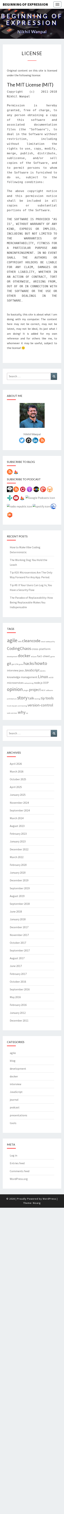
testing (37, 699)
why (21, 712)
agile (12, 640)
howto (40, 663)
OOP (46, 682)
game (52, 656)
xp (27, 713)
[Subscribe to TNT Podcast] (10, 490)
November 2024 (19, 802)
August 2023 (17, 826)
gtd (13, 664)
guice (21, 664)
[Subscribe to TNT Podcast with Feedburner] (22, 499)
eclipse (33, 656)
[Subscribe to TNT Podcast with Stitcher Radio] (36, 490)
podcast (15, 1107)
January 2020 (18, 872)
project (35, 689)
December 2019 (19, 880)
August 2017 (17, 958)
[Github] (28, 441)
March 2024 (16, 818)
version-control (40, 705)
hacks (28, 663)
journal (14, 1099)
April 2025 (16, 787)
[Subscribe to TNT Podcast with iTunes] (29, 490)
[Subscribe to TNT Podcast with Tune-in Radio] (10, 499)
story (22, 698)
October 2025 (18, 779)
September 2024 (20, 810)
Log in (13, 1155)
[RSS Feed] (42, 441)
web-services (12, 713)
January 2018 (18, 919)
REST (43, 690)
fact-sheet (43, 656)
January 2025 (18, 794)
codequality (50, 641)
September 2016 (20, 989)
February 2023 (18, 833)
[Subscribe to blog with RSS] (10, 473)
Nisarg (37, 1203)
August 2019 (17, 896)
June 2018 (16, 911)
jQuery (43, 671)
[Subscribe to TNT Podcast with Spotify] (41, 507)
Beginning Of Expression (25, 4)
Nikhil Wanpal (32, 434)
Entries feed (17, 1163)
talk (31, 698)
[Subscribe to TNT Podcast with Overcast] (50, 490)
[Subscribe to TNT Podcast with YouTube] (16, 499)
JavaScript (32, 670)
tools (49, 698)
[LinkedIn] (35, 441)
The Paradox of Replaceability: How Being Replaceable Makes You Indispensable (31, 602)
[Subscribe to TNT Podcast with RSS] (16, 490)
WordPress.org (19, 1179)
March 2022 (16, 857)
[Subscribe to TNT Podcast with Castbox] (10, 516)
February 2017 (18, 974)
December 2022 (19, 849)
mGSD (51, 677)
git (9, 663)
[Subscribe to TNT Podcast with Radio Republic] (19, 507)
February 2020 (18, 865)
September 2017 (20, 950)
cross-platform (41, 649)
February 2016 (18, 1005)
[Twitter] (22, 441)
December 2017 (19, 927)
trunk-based (12, 706)
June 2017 (16, 966)
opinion (15, 689)
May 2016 (15, 997)
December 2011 (19, 1020)
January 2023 (18, 841)
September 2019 (20, 888)
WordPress (49, 1198)
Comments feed (19, 1171)
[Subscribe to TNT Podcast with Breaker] (53, 507)
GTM (16, 664)
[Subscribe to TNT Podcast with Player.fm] (23, 490)
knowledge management (22, 677)
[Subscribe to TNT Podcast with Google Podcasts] (40, 499)
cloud (43, 641)
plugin (25, 690)
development (12, 656)
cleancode (31, 640)
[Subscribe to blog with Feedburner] (16, 473)
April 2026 (16, 763)
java (21, 670)
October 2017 (18, 942)
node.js (38, 682)
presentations (18, 1115)
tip (43, 698)
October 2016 (18, 981)
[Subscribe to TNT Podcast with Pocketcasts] (43, 490)
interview (12, 670)
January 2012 (18, 1012)
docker (24, 655)
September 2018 (20, 903)
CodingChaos (19, 648)
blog (12, 1060)
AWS (20, 641)
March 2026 (16, 771)
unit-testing (22, 706)
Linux (43, 676)
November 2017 (19, 935)
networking (28, 683)
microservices (15, 682)
